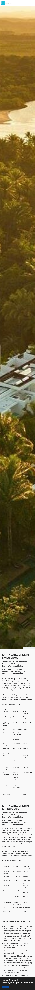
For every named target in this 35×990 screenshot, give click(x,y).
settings (21, 983)
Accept (5, 987)
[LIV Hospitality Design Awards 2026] (7, 2)
